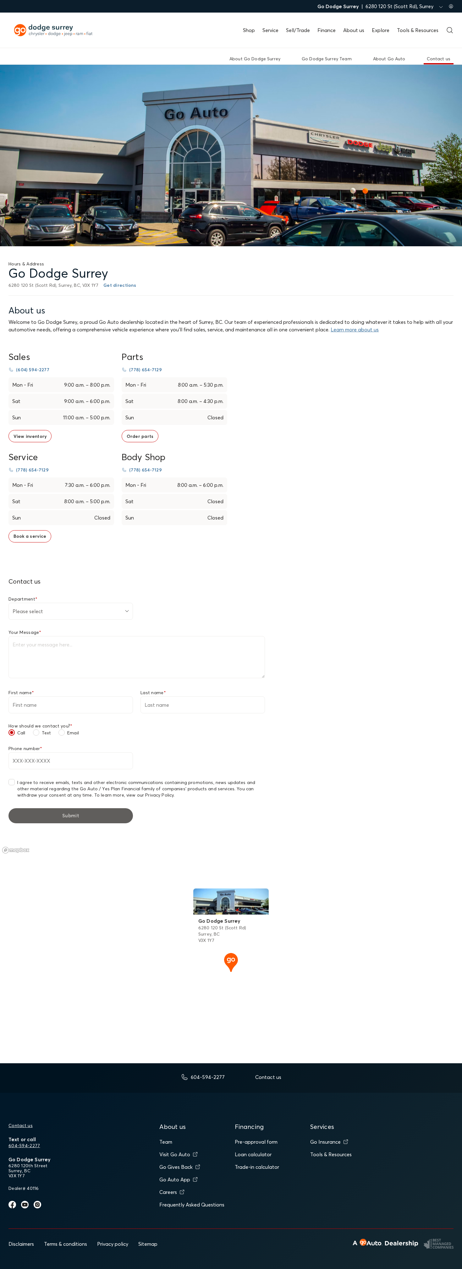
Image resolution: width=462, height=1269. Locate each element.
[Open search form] (450, 30)
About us (353, 30)
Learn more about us (355, 329)
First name (21, 692)
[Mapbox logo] (16, 850)
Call (21, 733)
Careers (168, 1192)
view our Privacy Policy (149, 795)
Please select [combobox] (28, 611)
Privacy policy (112, 1244)
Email (73, 733)
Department (22, 599)
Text (46, 733)
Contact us (20, 1125)
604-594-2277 (24, 1145)
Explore (380, 30)
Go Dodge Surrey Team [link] (327, 59)
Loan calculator (253, 1154)
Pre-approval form (256, 1142)
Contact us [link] (438, 59)
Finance (326, 30)
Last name (153, 692)
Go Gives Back (176, 1167)
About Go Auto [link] (389, 59)
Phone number (25, 748)
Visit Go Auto (174, 1154)
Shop (249, 30)
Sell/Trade (298, 30)
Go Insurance (325, 1142)
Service (270, 30)
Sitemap (147, 1244)
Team (165, 1142)
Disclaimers (21, 1244)
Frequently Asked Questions (191, 1204)
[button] (231, 962)
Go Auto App (174, 1179)
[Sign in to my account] (451, 6)
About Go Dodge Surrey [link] (254, 59)
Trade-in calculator (257, 1167)
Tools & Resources (417, 30)
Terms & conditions (65, 1244)
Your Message (24, 632)
